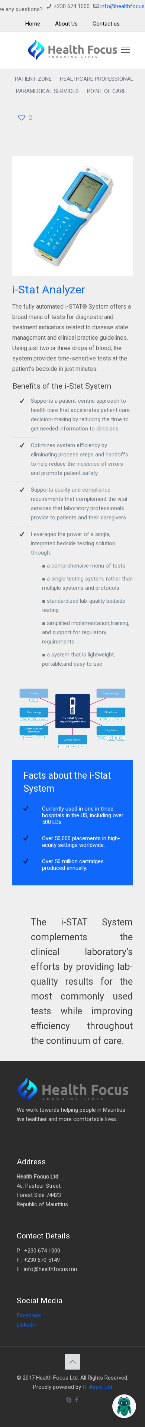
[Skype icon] (68, 1400)
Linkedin (26, 1324)
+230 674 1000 (72, 6)
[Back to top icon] (72, 1362)
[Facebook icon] (76, 1400)
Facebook (29, 1315)
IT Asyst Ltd (97, 1387)
